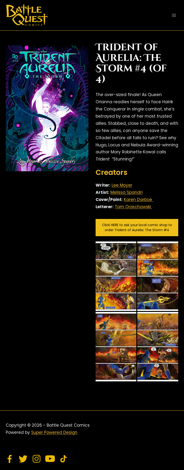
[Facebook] (10, 459)
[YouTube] (50, 459)
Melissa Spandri (126, 192)
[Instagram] (37, 459)
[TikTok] (63, 459)
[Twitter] (23, 459)
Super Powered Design (54, 432)
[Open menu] (173, 15)
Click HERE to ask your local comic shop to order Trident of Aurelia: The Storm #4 (137, 227)
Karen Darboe (138, 199)
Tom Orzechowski (133, 207)
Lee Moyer (122, 185)
